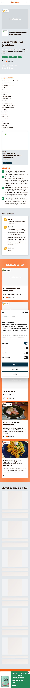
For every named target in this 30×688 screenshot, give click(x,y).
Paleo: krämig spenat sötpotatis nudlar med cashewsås (12, 463)
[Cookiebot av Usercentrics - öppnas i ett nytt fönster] (21, 313)
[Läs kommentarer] (3, 61)
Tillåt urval (15, 369)
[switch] (26, 348)
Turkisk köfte (9, 391)
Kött (20, 57)
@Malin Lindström (12, 248)
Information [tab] (15, 316)
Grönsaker (5, 57)
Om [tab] (25, 316)
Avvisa (15, 374)
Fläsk (15, 57)
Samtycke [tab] (5, 316)
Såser (10, 57)
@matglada (10, 227)
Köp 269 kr (7, 163)
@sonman (10, 219)
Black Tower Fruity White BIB (18, 680)
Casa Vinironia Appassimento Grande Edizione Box (11, 155)
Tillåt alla (15, 364)
